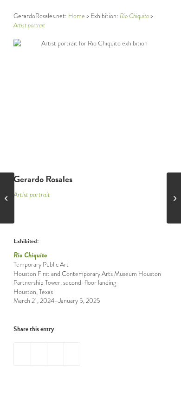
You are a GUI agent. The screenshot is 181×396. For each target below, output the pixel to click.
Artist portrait (31, 195)
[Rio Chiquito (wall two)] (174, 198)
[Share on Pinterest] (39, 354)
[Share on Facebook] (22, 354)
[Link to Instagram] (72, 354)
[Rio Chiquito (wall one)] (7, 198)
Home (76, 16)
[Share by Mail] (55, 354)
